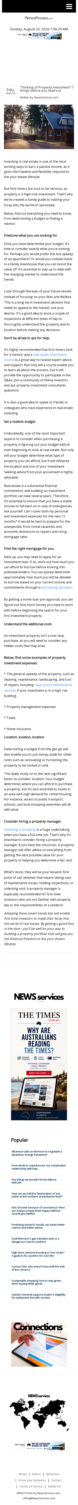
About (23, 1474)
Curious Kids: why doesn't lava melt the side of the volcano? (38, 1268)
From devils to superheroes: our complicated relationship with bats (39, 1167)
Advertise (52, 1474)
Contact (56, 1480)
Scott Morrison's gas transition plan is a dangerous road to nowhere (35, 1240)
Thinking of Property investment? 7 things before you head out (46, 89)
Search (36, 1474)
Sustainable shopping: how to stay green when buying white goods (36, 1282)
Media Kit (54, 1486)
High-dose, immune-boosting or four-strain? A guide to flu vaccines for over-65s (38, 1254)
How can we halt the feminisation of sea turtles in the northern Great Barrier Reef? (37, 1195)
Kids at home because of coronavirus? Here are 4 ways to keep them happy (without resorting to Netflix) (38, 1210)
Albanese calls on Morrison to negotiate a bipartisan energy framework (37, 1153)
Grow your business (32, 1480)
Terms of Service (31, 1486)
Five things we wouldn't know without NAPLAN (34, 1181)
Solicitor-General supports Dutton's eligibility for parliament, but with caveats (38, 1296)
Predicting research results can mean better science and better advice (38, 1226)
